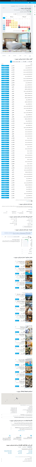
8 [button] (13, 22)
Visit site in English (13, 0)
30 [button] (29, 28)
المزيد (31, 207)
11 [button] (8, 22)
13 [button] (22, 23)
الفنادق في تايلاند (9, 453)
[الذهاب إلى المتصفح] (35, 10)
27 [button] (22, 27)
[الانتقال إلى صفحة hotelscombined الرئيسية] (30, 2)
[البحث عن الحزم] (35, 9)
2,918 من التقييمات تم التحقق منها (24, 11)
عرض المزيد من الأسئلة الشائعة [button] (21, 430)
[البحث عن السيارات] (35, 7)
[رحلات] (35, 12)
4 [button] (8, 20)
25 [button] (8, 25)
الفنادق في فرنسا (9, 452)
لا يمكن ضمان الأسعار (17, 456)
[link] (27, 289)
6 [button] (22, 22)
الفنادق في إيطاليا (20, 453)
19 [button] (24, 25)
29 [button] (13, 27)
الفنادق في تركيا (30, 451)
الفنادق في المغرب (30, 450)
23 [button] (29, 27)
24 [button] (27, 27)
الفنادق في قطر (20, 450)
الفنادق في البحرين (30, 452)
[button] (1, 1)
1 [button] (13, 20)
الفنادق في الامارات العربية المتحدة (7, 451)
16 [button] (29, 25)
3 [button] (27, 22)
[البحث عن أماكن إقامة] (35, 6)
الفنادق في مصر (20, 452)
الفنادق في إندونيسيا (20, 451)
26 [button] (24, 27)
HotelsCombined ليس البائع (28, 458)
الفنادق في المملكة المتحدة (29, 453)
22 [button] (13, 25)
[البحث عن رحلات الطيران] (35, 4)
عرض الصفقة (17, 266)
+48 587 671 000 (29, 10)
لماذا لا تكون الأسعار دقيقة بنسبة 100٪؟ (27, 461)
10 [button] (27, 23)
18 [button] (8, 23)
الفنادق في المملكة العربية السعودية (7, 450)
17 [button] (27, 25)
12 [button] (24, 23)
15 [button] (13, 23)
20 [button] (22, 25)
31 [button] (27, 28)
